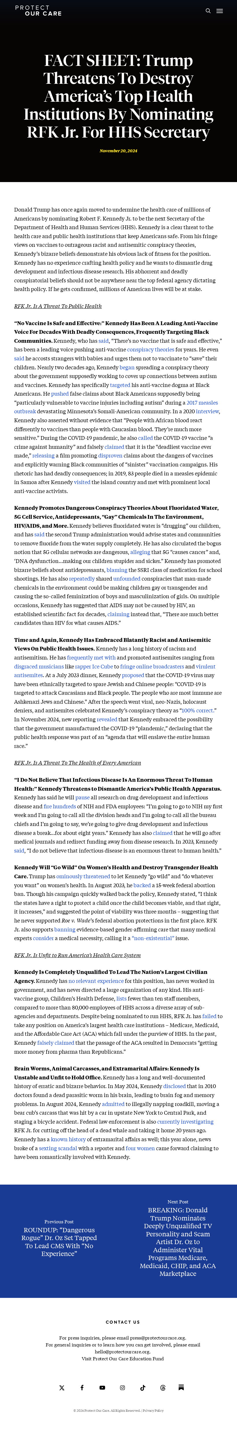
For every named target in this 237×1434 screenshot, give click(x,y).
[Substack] (181, 1392)
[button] (219, 11)
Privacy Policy (153, 1410)
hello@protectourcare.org (122, 1351)
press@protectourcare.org (157, 1338)
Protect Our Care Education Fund (128, 1358)
